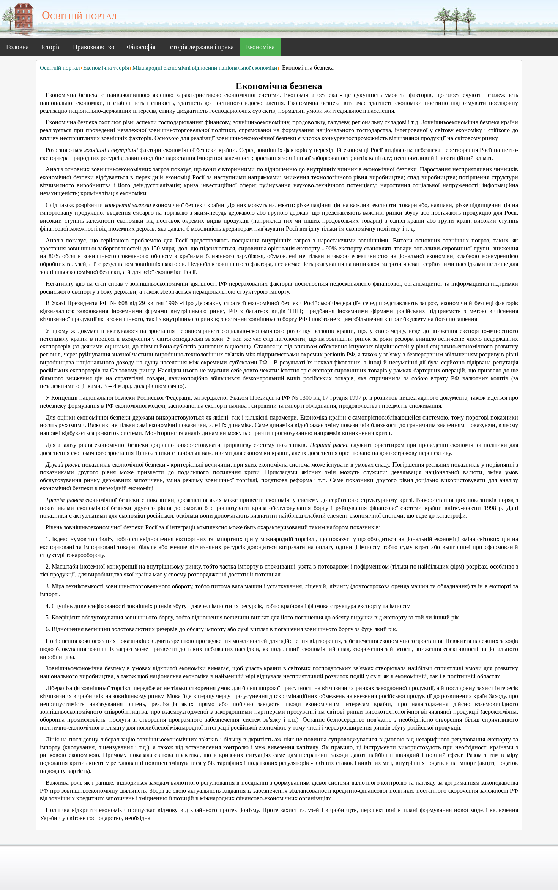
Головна (17, 47)
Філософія (141, 47)
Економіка (260, 47)
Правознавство (94, 47)
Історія (51, 47)
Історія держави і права (201, 47)
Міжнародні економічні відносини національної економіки (204, 68)
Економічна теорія (106, 68)
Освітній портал (60, 68)
